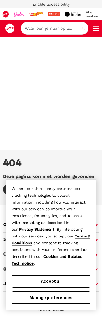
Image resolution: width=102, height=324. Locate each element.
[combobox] (54, 28)
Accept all (51, 281)
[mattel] (5, 14)
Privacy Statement (36, 229)
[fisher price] (54, 14)
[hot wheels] (36, 14)
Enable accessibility (51, 4)
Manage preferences (51, 297)
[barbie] (18, 14)
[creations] (73, 14)
